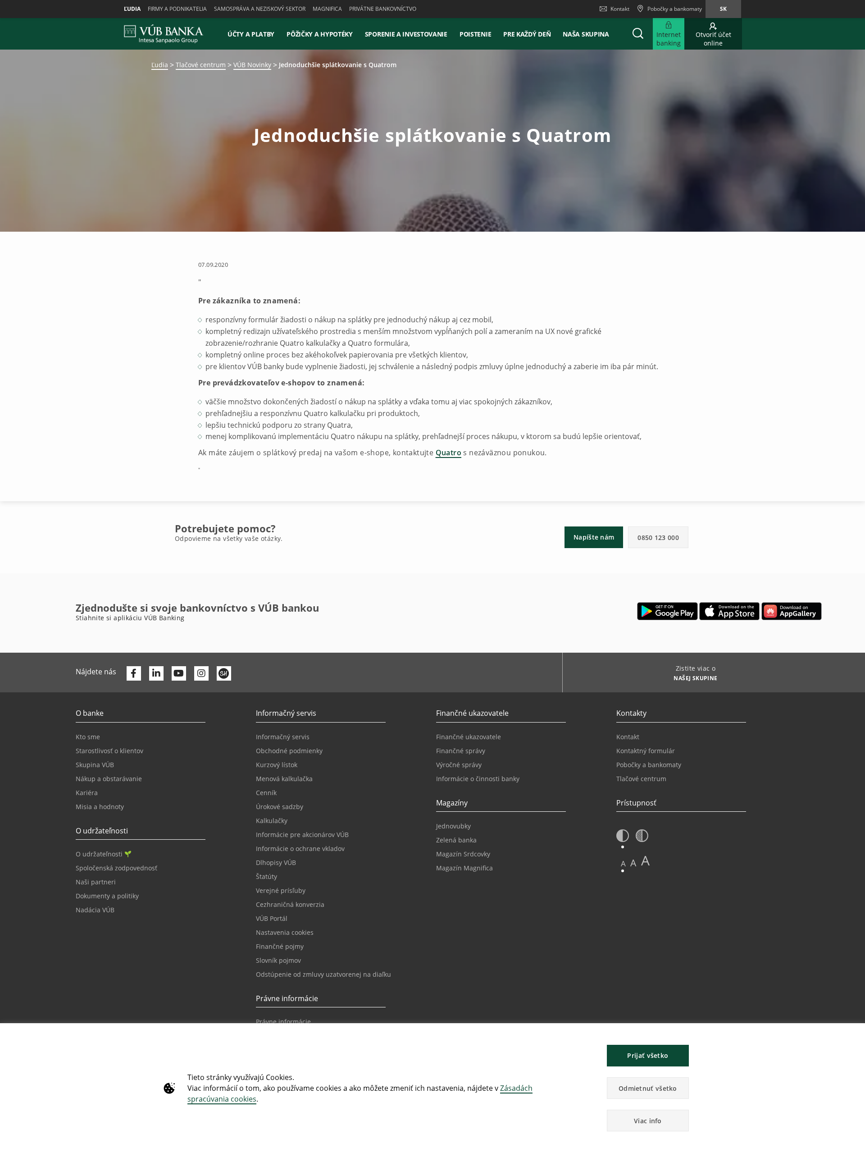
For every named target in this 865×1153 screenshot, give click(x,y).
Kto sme (88, 736)
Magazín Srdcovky (463, 854)
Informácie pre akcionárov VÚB (302, 834)
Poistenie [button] (475, 34)
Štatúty (266, 876)
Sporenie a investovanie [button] (406, 34)
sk (723, 9)
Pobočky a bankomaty (648, 764)
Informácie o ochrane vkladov (300, 848)
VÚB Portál (271, 918)
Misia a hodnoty (100, 806)
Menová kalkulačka (284, 778)
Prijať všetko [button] (647, 1055)
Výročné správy (459, 764)
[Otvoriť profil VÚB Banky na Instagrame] (201, 673)
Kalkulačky (271, 820)
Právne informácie (283, 1021)
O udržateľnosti (99, 854)
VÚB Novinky (252, 64)
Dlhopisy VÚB (276, 862)
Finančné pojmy (280, 946)
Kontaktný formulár (645, 750)
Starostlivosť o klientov (109, 750)
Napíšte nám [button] (594, 537)
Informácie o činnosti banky (477, 778)
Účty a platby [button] (251, 34)
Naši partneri (96, 882)
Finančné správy (460, 750)
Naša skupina (586, 34)
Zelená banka (456, 840)
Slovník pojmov (278, 960)
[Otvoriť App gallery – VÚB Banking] (791, 611)
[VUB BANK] (164, 34)
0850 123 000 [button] (658, 537)
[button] (638, 34)
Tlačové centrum (201, 64)
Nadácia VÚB (95, 910)
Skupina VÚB (95, 764)
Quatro (448, 453)
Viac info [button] (648, 1120)
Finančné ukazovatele (468, 736)
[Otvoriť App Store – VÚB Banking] (729, 611)
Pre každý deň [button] (527, 34)
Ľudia (132, 9)
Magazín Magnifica (464, 868)
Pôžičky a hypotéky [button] (320, 34)
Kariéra (87, 792)
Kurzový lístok (276, 764)
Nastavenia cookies (285, 932)
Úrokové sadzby (279, 806)
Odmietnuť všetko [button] (648, 1088)
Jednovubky (453, 826)
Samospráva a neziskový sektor (259, 9)
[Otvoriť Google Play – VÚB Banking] (667, 611)
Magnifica (327, 9)
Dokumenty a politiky (107, 896)
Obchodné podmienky (289, 750)
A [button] (623, 863)
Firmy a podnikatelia (177, 9)
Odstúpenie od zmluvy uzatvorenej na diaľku (323, 974)
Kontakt (619, 9)
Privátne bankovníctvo (382, 9)
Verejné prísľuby (280, 890)
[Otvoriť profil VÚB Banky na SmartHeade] (224, 673)
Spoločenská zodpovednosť (116, 868)
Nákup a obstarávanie (109, 778)
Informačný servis (283, 736)
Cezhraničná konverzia (290, 904)
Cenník (266, 792)
